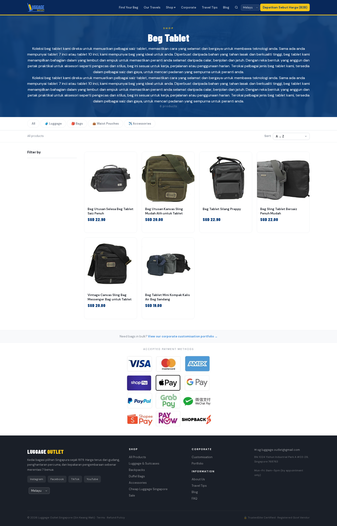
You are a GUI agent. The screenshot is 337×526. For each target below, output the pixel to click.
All (33, 123)
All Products (137, 457)
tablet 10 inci (87, 54)
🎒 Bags (77, 123)
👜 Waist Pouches (105, 123)
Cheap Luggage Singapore (148, 489)
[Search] (236, 7)
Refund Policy (116, 517)
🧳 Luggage (53, 123)
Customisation (202, 457)
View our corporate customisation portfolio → (183, 336)
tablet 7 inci (57, 54)
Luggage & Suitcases (144, 463)
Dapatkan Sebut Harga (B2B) (285, 7)
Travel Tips (210, 7)
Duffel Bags (137, 476)
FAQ (194, 498)
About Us (198, 479)
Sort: (267, 136)
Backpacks (137, 470)
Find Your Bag (128, 7)
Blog (226, 7)
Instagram (36, 479)
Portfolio (197, 463)
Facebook (57, 479)
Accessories (138, 483)
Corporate (188, 7)
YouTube (92, 479)
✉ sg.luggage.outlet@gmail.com (277, 450)
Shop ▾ (171, 7)
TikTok (75, 479)
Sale (132, 495)
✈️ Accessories (139, 123)
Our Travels (152, 7)
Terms (101, 517)
